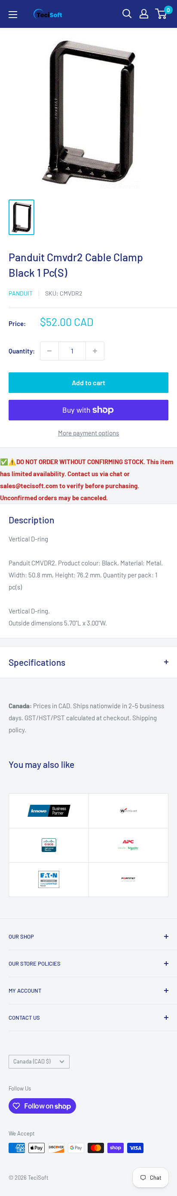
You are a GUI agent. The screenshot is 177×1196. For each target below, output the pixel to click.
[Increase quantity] (95, 351)
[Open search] (127, 13)
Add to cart (88, 382)
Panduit (21, 293)
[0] (161, 14)
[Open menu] (13, 14)
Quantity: (22, 351)
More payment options (88, 433)
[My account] (144, 13)
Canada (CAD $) (31, 1061)
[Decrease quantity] (49, 351)
